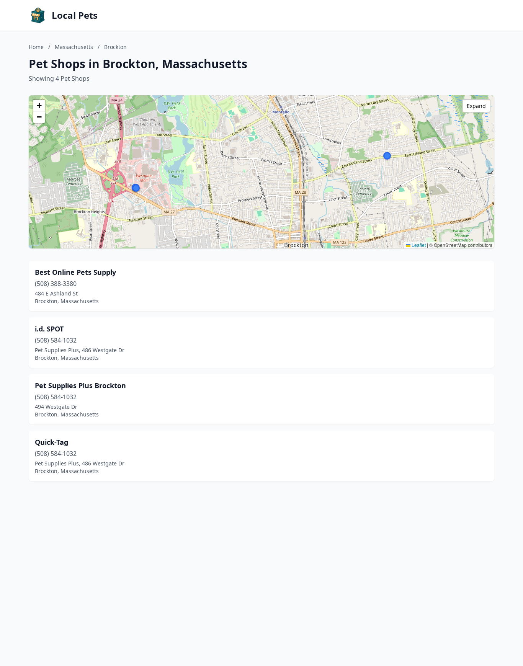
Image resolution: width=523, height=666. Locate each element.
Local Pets (75, 15)
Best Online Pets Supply (75, 272)
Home (36, 47)
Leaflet (418, 245)
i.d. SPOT (49, 328)
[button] (387, 156)
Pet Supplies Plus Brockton (80, 385)
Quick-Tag (51, 442)
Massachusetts (74, 47)
